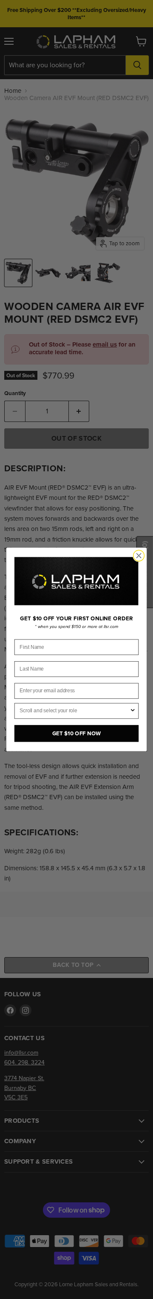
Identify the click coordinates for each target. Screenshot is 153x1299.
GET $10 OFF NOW (76, 733)
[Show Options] (133, 710)
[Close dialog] (138, 555)
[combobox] (75, 710)
